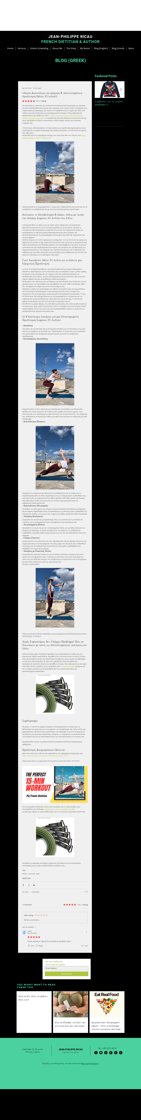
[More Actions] (86, 932)
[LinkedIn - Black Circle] (115, 1052)
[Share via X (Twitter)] (29, 885)
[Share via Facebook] (23, 885)
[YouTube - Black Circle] (101, 1052)
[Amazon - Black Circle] (120, 1052)
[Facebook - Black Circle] (110, 1052)
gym (38, 874)
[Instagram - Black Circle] (106, 1052)
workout (32, 874)
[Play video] (55, 784)
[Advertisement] (66, 15)
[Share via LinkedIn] (34, 885)
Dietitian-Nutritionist (70, 1052)
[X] (96, 1052)
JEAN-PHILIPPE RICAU (71, 1049)
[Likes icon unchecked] (29, 945)
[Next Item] (121, 89)
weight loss (26, 878)
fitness (24, 874)
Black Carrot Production (90, 1063)
